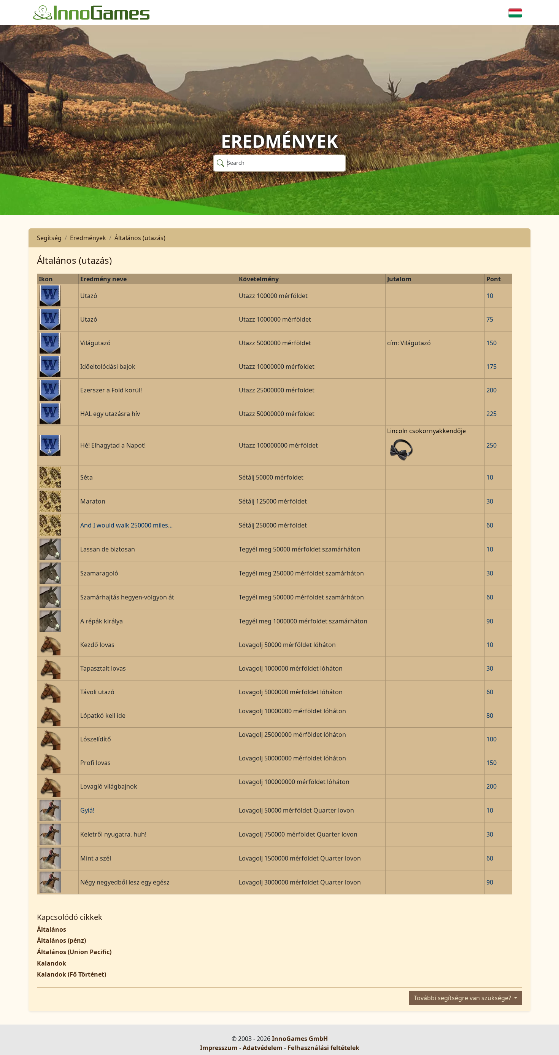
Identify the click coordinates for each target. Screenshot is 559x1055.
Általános (51, 929)
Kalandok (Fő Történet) (71, 974)
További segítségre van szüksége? (463, 998)
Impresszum (219, 1048)
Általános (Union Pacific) (74, 952)
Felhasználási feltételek (323, 1048)
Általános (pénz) (61, 940)
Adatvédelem (263, 1048)
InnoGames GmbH (300, 1038)
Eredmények (88, 238)
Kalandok (51, 963)
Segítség (49, 238)
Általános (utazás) (139, 238)
